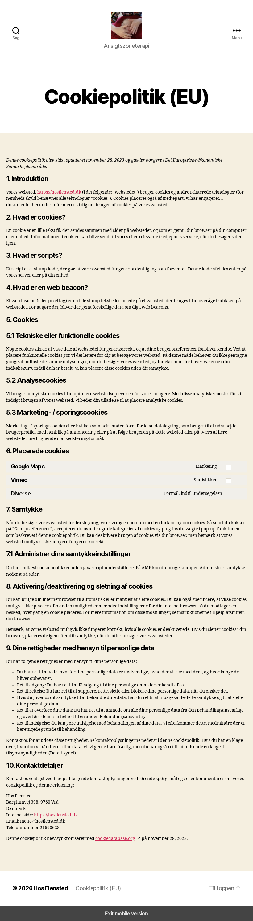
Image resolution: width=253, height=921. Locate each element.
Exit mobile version (126, 913)
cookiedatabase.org (115, 838)
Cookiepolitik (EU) (98, 888)
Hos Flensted (51, 888)
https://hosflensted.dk (59, 192)
